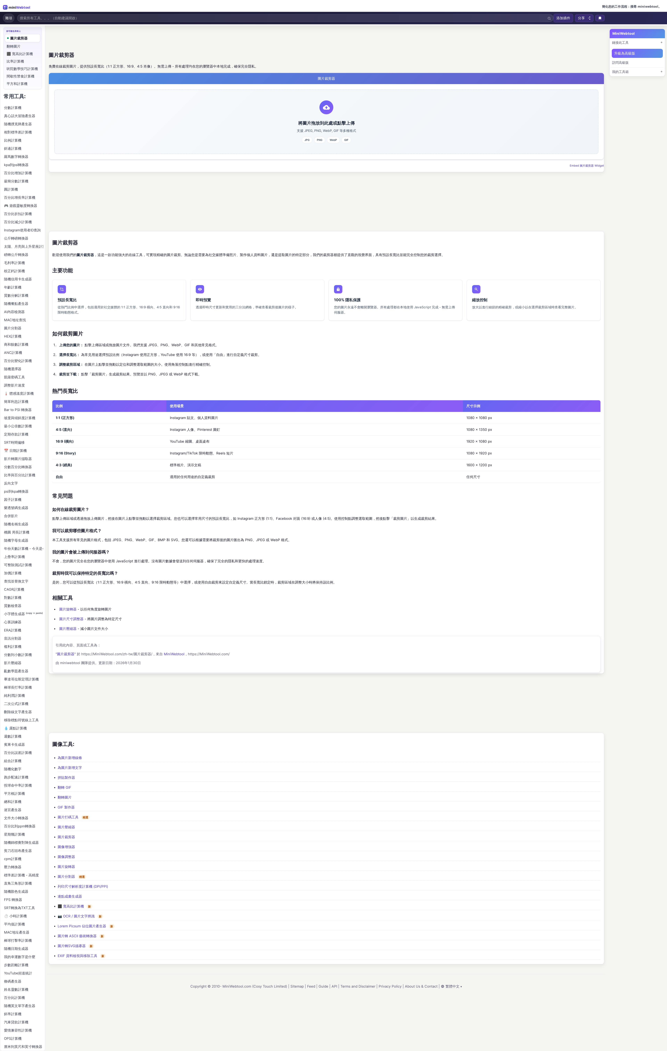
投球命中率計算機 (18, 785)
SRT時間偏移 (14, 442)
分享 (581, 18)
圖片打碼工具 (68, 817)
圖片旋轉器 (68, 609)
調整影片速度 (14, 385)
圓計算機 (11, 189)
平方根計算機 (14, 793)
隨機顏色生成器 (16, 891)
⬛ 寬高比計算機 (71, 906)
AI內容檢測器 (14, 312)
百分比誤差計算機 (18, 753)
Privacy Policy (390, 986)
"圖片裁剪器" (66, 654)
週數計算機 (12, 736)
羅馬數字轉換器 (16, 157)
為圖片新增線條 (70, 758)
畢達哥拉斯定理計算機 (21, 679)
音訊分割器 (12, 638)
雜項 (8, 18)
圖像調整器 (66, 857)
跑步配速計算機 (16, 777)
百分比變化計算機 (18, 361)
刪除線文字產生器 (18, 712)
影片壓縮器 (12, 663)
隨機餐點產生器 (16, 304)
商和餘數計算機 (16, 344)
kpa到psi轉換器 (16, 165)
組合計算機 (12, 761)
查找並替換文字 (16, 581)
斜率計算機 (12, 1014)
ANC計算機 (13, 353)
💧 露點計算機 (15, 728)
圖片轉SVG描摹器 (72, 946)
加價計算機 (12, 573)
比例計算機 (12, 140)
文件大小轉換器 (16, 818)
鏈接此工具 (620, 42)
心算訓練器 (12, 622)
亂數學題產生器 (16, 671)
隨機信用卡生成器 (18, 279)
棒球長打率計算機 (18, 687)
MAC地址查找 (15, 320)
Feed (311, 986)
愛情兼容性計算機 (18, 1030)
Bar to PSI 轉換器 (18, 410)
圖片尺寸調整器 (71, 619)
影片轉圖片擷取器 (18, 459)
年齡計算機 (12, 287)
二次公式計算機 (16, 704)
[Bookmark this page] (600, 18)
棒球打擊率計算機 (18, 940)
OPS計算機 (13, 1038)
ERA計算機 (12, 630)
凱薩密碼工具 (14, 377)
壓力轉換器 (12, 867)
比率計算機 (15, 61)
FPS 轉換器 (13, 900)
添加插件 (563, 18)
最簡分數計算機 (16, 181)
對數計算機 (12, 598)
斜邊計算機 (12, 148)
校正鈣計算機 (14, 271)
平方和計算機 (17, 84)
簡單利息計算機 (16, 402)
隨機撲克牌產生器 (18, 124)
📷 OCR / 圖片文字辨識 (76, 916)
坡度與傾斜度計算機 (19, 418)
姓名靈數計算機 (16, 989)
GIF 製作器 (66, 807)
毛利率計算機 (14, 263)
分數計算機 (12, 108)
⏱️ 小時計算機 (15, 916)
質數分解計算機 (16, 295)
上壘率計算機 (14, 557)
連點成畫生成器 (70, 896)
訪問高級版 (620, 63)
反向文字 (11, 483)
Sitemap (297, 986)
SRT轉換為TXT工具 (19, 908)
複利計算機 (12, 646)
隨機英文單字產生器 (19, 1006)
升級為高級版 (624, 53)
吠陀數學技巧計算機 (22, 69)
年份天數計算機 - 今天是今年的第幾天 (23, 549)
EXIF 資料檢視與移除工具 (77, 956)
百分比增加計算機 (18, 173)
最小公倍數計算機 (18, 426)
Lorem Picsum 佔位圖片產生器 (82, 926)
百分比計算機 (14, 998)
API (334, 986)
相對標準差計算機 (18, 132)
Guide (323, 986)
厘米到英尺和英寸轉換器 (23, 1047)
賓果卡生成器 (14, 744)
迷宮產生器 (12, 810)
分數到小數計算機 (18, 655)
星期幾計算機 (14, 834)
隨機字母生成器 (16, 540)
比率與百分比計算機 (19, 475)
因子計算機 (12, 500)
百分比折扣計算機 (18, 214)
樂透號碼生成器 (16, 508)
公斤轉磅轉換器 (16, 238)
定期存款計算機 (16, 434)
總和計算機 (12, 802)
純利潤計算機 (14, 695)
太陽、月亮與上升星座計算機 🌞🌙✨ (23, 246)
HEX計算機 (12, 336)
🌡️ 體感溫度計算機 (19, 393)
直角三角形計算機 (18, 883)
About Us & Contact (421, 986)
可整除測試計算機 (18, 565)
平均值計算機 (14, 924)
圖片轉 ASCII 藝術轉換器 (77, 936)
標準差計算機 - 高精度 (21, 875)
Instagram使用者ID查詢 (22, 230)
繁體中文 (452, 986)
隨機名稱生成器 (16, 524)
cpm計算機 (12, 859)
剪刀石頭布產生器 (18, 851)
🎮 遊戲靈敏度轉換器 (20, 206)
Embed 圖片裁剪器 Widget (587, 165)
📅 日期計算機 (15, 451)
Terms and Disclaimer (357, 986)
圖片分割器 (66, 877)
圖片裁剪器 (66, 837)
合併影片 (11, 516)
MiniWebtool (174, 654)
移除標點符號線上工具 (21, 720)
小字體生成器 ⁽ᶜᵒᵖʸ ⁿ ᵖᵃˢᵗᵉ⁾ (23, 614)
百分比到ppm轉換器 (19, 826)
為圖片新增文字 (70, 768)
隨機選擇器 (12, 369)
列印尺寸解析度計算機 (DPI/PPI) (83, 886)
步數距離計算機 (16, 965)
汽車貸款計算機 (16, 1022)
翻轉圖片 (65, 797)
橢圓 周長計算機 (16, 532)
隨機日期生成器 (16, 949)
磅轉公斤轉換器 (16, 255)
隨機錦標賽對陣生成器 (21, 842)
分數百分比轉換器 (18, 467)
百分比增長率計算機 (19, 197)
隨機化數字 (12, 769)
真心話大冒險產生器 (19, 116)
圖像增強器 (66, 847)
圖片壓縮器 (68, 629)
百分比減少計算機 (18, 222)
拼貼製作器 (66, 777)
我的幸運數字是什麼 (19, 957)
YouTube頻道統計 (18, 973)
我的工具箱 (620, 72)
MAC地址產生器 (16, 932)
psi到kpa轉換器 (16, 491)
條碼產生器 (12, 981)
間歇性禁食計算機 (20, 76)
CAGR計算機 (14, 589)
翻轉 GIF (64, 787)
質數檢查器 (12, 606)
